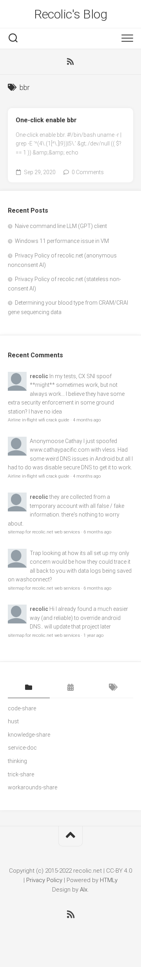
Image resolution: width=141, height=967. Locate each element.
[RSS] (70, 62)
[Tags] (112, 688)
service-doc (22, 748)
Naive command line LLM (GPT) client (61, 226)
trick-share (21, 774)
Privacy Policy (44, 880)
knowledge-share (29, 735)
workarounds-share (32, 787)
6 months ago (97, 532)
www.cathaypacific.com (60, 450)
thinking (17, 761)
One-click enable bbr (46, 120)
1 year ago (93, 635)
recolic (39, 376)
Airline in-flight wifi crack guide (38, 420)
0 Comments (88, 172)
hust (13, 721)
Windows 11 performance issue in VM (62, 241)
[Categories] (29, 688)
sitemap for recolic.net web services (44, 532)
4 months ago (87, 420)
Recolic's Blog (70, 14)
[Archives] (71, 688)
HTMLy (109, 880)
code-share (22, 708)
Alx (83, 889)
